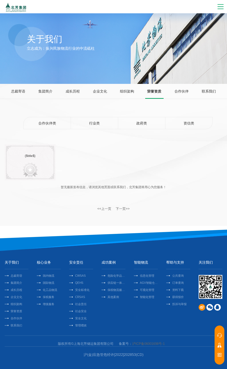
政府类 (141, 123)
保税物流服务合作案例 (116, 290)
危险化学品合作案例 (116, 275)
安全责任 (76, 262)
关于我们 (12, 262)
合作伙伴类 (47, 123)
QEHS (79, 282)
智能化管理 (147, 297)
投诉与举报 (179, 304)
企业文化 (100, 91)
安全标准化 (82, 290)
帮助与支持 (175, 262)
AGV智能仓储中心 (149, 282)
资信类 (189, 123)
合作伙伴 (181, 91)
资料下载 (178, 290)
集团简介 (45, 91)
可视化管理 (147, 290)
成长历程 (73, 91)
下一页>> (123, 209)
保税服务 (48, 297)
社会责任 (81, 304)
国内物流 (48, 275)
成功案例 (109, 262)
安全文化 (81, 318)
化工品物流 (50, 290)
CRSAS (80, 297)
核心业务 (44, 262)
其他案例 (113, 297)
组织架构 (127, 91)
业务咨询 (219, 335)
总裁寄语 (18, 91)
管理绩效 (81, 325)
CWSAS (80, 275)
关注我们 (206, 262)
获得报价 (178, 297)
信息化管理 (147, 275)
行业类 (94, 123)
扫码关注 (219, 354)
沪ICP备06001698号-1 (148, 343)
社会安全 (81, 311)
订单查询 (178, 282)
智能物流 (141, 262)
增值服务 (48, 304)
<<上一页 (104, 209)
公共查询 (178, 275)
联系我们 (209, 91)
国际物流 (48, 282)
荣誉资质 (154, 91)
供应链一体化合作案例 (116, 282)
